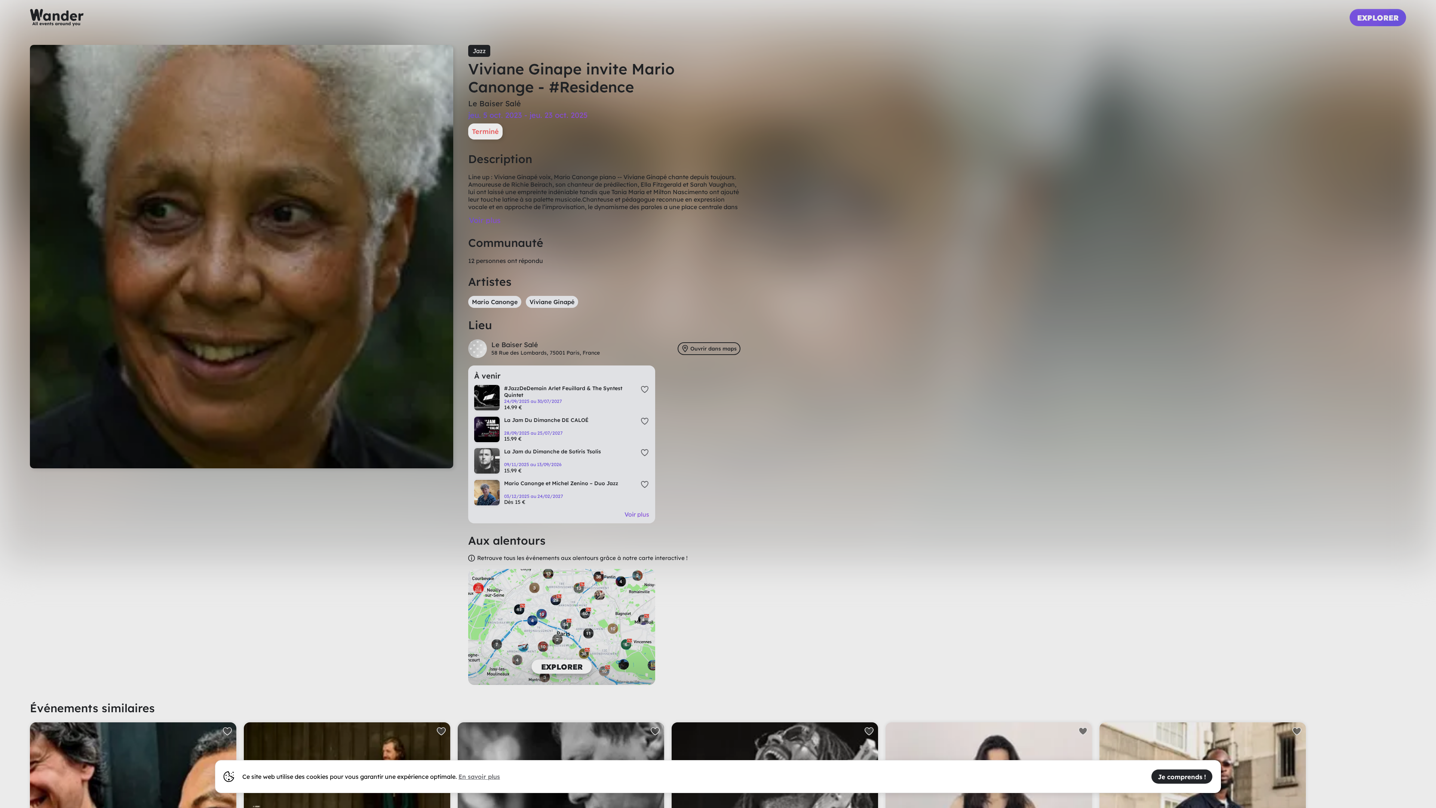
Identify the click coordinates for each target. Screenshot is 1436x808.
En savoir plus (479, 776)
